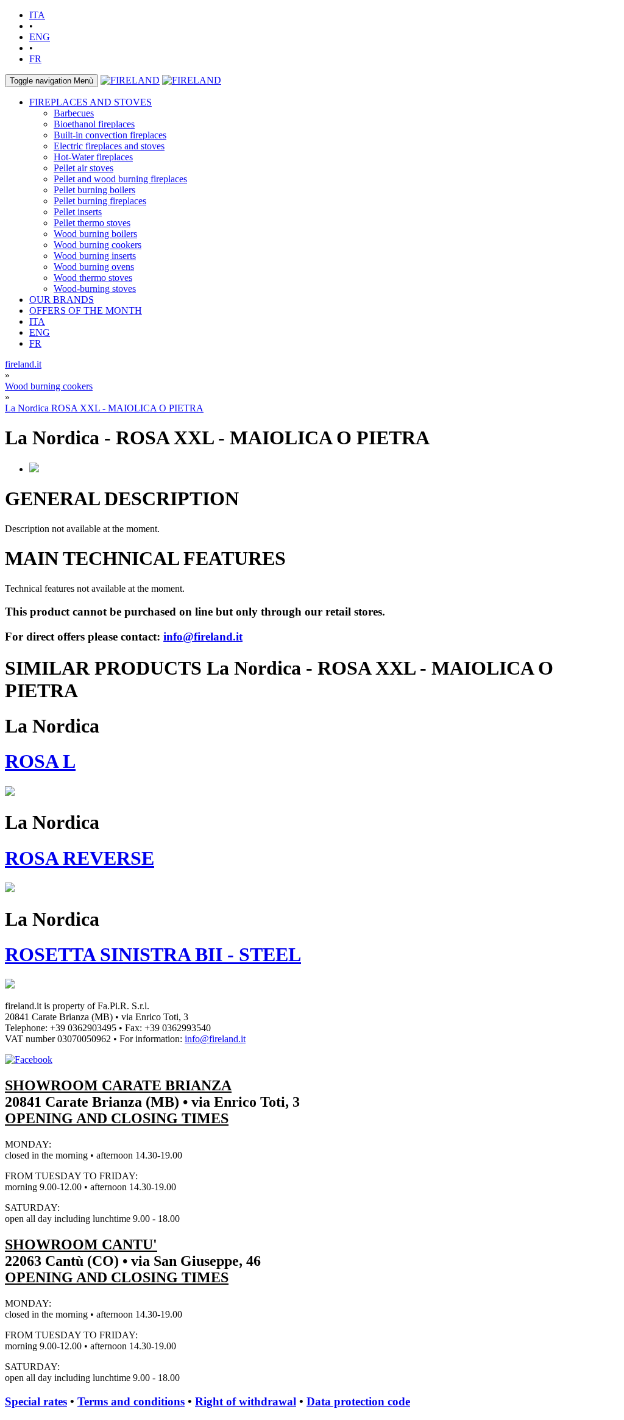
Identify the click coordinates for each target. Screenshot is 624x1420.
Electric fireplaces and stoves (109, 146)
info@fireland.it (203, 636)
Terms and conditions (131, 1401)
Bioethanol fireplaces (94, 124)
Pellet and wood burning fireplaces (120, 179)
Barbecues (74, 113)
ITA (37, 15)
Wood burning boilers (95, 234)
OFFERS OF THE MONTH (85, 310)
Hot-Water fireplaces (93, 157)
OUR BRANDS (61, 299)
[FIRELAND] (130, 80)
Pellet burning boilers (94, 190)
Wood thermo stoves (93, 277)
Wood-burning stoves (95, 288)
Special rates (36, 1401)
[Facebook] (28, 1059)
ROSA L (40, 761)
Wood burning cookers (97, 245)
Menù (51, 80)
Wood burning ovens (94, 266)
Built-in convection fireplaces (110, 135)
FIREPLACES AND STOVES (90, 102)
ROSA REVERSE (79, 858)
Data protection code (358, 1401)
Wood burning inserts (95, 255)
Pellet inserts (78, 212)
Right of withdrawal (245, 1401)
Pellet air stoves (83, 168)
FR (35, 59)
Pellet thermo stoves (92, 223)
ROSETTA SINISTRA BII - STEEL (153, 954)
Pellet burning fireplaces (100, 201)
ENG (39, 37)
